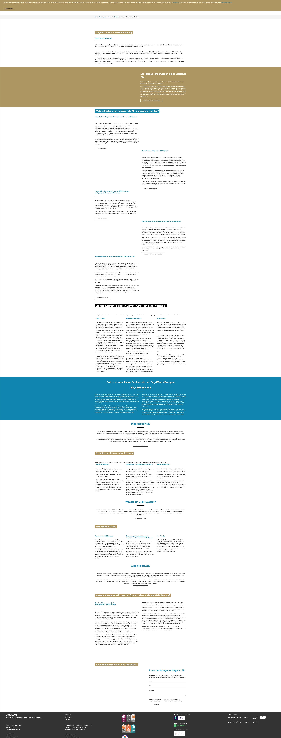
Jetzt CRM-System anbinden (140, 518)
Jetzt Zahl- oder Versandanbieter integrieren (153, 254)
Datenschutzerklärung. (226, 2)
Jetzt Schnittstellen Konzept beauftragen (151, 100)
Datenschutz (68, 717)
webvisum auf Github (70, 735)
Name (150, 681)
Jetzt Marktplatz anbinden (102, 297)
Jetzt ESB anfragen (140, 587)
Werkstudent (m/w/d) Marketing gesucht (75, 729)
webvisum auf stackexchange (72, 737)
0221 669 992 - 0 (10, 727)
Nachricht (151, 690)
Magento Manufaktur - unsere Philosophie (109, 17)
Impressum (176, 2)
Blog (66, 733)
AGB (66, 716)
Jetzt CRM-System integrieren (150, 188)
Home (96, 17)
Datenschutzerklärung (176, 701)
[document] (141, 6)
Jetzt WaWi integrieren (102, 148)
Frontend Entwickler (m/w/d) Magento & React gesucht (78, 725)
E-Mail (150, 686)
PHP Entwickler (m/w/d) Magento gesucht (75, 727)
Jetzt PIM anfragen (141, 445)
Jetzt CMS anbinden (102, 218)
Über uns (67, 719)
